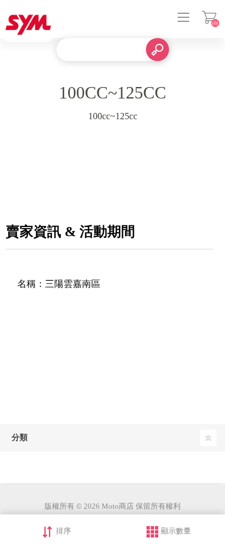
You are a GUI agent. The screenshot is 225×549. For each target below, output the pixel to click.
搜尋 (157, 49)
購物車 (209, 17)
